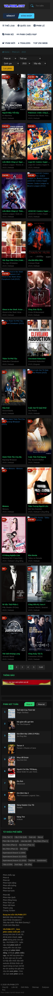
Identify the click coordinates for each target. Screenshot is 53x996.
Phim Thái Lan (9, 903)
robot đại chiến (26, 841)
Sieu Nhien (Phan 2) (10, 845)
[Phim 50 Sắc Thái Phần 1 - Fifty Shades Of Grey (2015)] (14, 584)
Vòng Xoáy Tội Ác (35, 654)
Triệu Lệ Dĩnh (7, 864)
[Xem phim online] (14, 5)
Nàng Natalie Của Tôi (25, 805)
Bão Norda (32, 555)
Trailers (24, 43)
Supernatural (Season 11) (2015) (14, 856)
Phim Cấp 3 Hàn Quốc (11, 841)
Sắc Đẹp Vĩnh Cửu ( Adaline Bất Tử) (14, 260)
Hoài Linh (32, 837)
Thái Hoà (31, 860)
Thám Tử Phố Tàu (9, 359)
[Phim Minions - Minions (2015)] (14, 485)
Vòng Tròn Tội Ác (35, 310)
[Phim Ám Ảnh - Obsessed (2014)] (12, 785)
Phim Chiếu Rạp (28, 34)
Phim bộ (41, 704)
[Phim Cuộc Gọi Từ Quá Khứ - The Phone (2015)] (39, 387)
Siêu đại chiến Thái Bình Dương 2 (16, 923)
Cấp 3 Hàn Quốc (21, 837)
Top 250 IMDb (40, 43)
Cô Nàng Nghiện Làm (11, 555)
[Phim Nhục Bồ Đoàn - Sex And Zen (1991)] (12, 761)
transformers (41, 860)
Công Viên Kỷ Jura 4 (36, 605)
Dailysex (45, 987)
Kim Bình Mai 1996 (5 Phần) (28, 734)
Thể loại (9, 25)
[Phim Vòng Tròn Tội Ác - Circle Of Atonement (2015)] (39, 289)
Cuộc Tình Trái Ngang (37, 457)
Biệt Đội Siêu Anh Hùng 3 (13, 917)
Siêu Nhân (23, 849)
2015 (24, 52)
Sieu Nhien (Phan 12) (10, 849)
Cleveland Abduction (36, 359)
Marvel (40, 837)
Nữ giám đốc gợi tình (25, 722)
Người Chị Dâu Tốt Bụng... (27, 769)
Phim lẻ (29, 704)
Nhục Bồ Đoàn (23, 758)
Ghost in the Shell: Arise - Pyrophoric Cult (14, 310)
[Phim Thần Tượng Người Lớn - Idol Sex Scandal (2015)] (39, 485)
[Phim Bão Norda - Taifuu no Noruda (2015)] (39, 535)
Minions (5, 506)
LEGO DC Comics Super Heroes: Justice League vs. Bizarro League (39, 211)
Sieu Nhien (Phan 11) (26, 845)
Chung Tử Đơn (9, 911)
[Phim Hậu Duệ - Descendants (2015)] (14, 387)
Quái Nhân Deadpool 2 (12, 920)
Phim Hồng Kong (10, 900)
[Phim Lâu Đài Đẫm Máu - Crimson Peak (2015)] (39, 239)
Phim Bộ (9, 34)
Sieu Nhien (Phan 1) (41, 841)
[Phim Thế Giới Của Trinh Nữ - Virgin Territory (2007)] (12, 713)
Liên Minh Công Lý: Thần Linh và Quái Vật (14, 211)
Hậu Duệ (6, 408)
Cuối (41, 667)
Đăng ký (11, 16)
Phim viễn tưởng (9, 886)
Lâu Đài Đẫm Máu (35, 260)
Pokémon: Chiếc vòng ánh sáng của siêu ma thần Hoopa (39, 113)
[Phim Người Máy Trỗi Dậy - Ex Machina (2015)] (14, 92)
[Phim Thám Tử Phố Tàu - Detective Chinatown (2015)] (14, 338)
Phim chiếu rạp (9, 875)
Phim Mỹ (6, 895)
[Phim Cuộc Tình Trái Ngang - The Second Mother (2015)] (39, 436)
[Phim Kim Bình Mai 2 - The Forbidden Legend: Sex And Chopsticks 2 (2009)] (12, 796)
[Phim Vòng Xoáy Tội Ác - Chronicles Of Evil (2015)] (39, 633)
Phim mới (10, 43)
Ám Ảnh (20, 781)
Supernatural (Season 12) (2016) (14, 860)
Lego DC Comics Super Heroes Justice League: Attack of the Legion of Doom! (39, 162)
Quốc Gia (25, 25)
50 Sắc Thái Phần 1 (10, 605)
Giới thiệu (25, 987)
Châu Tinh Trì (8, 837)
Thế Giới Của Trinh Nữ (26, 710)
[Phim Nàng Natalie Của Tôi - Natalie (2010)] (12, 808)
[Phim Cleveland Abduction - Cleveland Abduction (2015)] (39, 338)
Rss (3, 990)
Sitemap (35, 987)
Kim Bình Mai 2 (23, 793)
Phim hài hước (9, 891)
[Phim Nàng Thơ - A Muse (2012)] (12, 820)
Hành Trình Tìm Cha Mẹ (12, 457)
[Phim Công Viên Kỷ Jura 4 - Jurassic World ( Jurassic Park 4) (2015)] (39, 584)
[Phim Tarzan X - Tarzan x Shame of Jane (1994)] (12, 749)
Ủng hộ (5, 987)
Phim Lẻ (40, 25)
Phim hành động (9, 883)
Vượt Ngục (18, 864)
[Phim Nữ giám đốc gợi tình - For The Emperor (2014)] (12, 725)
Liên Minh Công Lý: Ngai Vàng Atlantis (14, 162)
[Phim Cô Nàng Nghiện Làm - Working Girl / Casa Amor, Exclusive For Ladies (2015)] (14, 535)
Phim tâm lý (7, 888)
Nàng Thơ (21, 817)
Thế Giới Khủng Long (11, 654)
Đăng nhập (26, 16)
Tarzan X (20, 746)
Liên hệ (14, 987)
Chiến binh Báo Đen (11, 925)
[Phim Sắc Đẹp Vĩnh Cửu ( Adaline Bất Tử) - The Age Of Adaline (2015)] (14, 239)
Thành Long (8, 908)
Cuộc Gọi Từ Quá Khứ (37, 408)
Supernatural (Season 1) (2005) (14, 853)
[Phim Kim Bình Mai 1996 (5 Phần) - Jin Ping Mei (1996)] (12, 737)
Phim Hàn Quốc (9, 897)
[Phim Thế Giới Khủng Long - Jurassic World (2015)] (14, 633)
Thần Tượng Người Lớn (38, 506)
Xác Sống (28, 864)
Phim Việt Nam (9, 905)
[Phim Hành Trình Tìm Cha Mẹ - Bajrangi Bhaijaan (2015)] (14, 436)
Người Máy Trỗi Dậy (10, 113)
